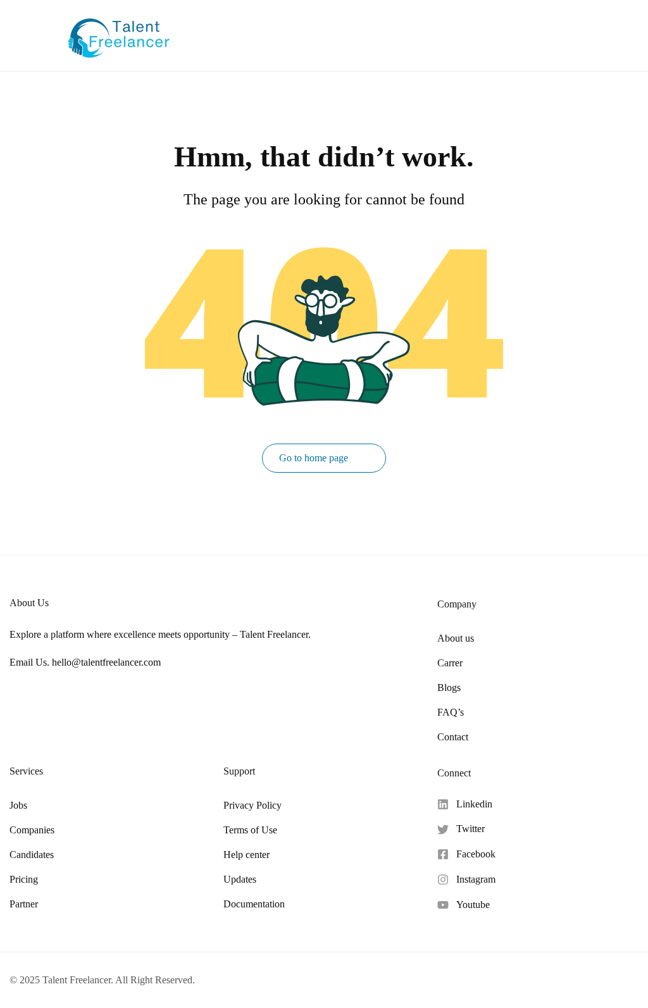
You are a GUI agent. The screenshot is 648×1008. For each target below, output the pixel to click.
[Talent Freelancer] (118, 33)
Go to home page (315, 457)
